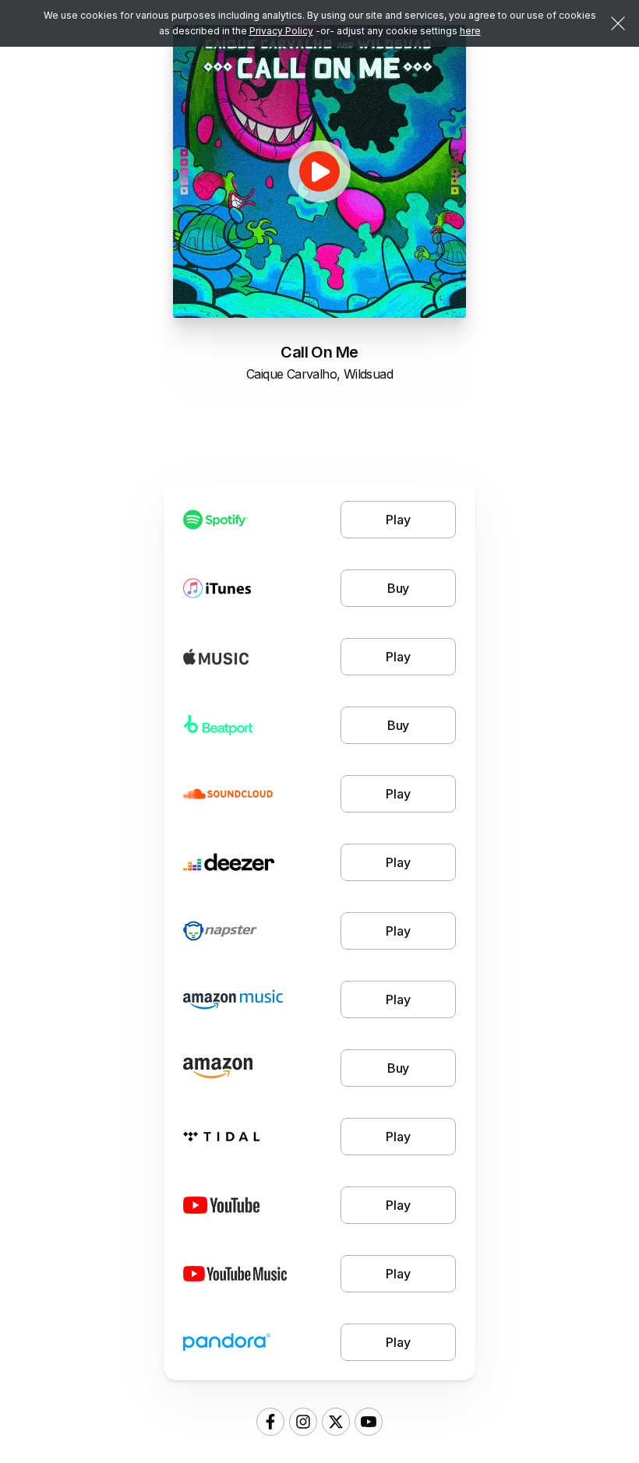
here (470, 31)
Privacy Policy (281, 31)
